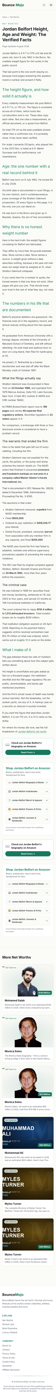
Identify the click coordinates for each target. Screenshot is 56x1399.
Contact (6, 1349)
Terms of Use (8, 1357)
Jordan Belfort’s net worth (32, 731)
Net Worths (14, 17)
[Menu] (51, 5)
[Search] (44, 5)
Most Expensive (9, 1328)
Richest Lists (8, 1324)
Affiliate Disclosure (11, 1370)
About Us (6, 1345)
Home (4, 17)
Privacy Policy (9, 1353)
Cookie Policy (8, 1361)
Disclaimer (7, 1365)
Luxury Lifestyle (9, 1332)
